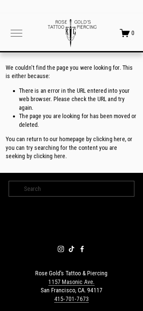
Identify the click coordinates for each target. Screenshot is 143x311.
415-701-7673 (71, 298)
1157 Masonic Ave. (71, 281)
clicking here (109, 138)
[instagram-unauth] (61, 249)
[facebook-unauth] (82, 249)
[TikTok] (71, 249)
